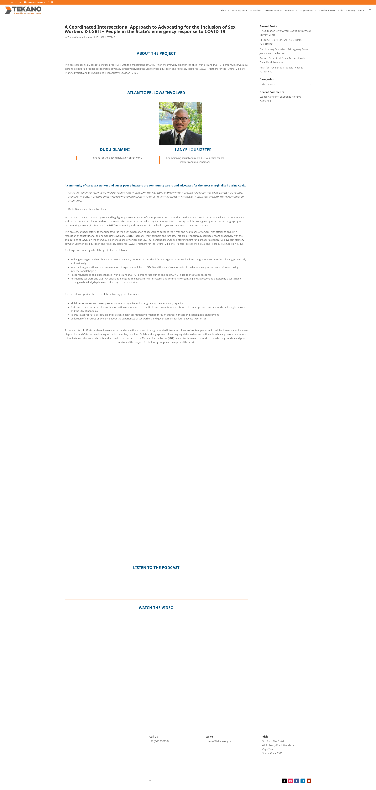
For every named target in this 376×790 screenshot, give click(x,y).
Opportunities (307, 10)
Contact (361, 10)
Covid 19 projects (327, 10)
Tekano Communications (80, 37)
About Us (225, 10)
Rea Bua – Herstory (273, 10)
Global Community (346, 10)
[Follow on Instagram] (290, 781)
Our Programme (239, 10)
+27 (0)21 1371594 (159, 741)
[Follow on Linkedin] (303, 781)
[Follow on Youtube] (309, 781)
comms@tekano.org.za (218, 741)
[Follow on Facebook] (296, 781)
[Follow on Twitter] (284, 781)
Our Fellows (255, 10)
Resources (289, 10)
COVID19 (110, 37)
